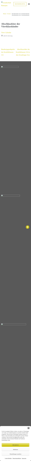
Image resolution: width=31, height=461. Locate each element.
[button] (28, 428)
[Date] (2, 35)
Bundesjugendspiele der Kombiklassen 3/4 (8, 52)
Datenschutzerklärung (16, 458)
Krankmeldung (20, 4)
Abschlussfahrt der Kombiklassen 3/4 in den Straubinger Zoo (23, 52)
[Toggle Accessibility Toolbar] (27, 227)
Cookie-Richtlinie (8, 458)
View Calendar (6, 32)
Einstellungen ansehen (15, 454)
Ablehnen (15, 449)
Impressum (24, 458)
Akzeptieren (15, 445)
